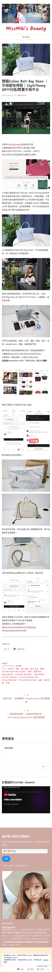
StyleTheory (9, 680)
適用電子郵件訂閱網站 (16, 837)
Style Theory (9, 677)
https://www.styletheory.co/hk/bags (19, 627)
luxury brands (23, 674)
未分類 (18, 666)
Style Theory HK (28, 677)
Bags (11, 669)
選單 (27, 37)
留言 (43, 766)
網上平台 (34, 669)
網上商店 (25, 669)
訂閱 (6, 859)
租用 (17, 669)
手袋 (7, 683)
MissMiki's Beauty (26, 29)
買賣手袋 (37, 672)
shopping (39, 674)
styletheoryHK (16, 144)
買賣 (30, 672)
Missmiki (7, 924)
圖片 (6, 663)
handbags (7, 674)
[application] (26, 799)
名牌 (40, 680)
